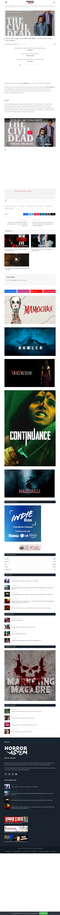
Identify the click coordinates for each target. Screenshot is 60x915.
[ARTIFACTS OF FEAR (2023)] (7, 620)
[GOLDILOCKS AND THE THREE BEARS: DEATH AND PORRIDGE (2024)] (7, 640)
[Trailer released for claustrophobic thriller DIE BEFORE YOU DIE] (16, 259)
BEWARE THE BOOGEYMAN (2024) (18, 633)
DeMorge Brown (30, 206)
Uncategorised (7, 569)
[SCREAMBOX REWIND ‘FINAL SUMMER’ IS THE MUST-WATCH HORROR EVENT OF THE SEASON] (7, 594)
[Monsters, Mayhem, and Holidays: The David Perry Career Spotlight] (7, 580)
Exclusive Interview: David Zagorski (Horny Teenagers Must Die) (24, 725)
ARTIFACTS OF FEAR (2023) (17, 620)
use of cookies (35, 913)
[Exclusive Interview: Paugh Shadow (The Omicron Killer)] (7, 718)
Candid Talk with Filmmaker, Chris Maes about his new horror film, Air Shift (26, 711)
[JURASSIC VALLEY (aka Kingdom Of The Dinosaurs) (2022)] (7, 626)
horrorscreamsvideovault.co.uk (46, 193)
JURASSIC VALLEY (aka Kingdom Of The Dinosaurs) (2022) (23, 627)
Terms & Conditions (17, 851)
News (17, 6)
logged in (15, 280)
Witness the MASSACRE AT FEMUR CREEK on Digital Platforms (42, 250)
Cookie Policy (34, 851)
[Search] (54, 2)
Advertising (8, 851)
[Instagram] (6, 201)
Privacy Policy (26, 851)
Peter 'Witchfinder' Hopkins (11, 44)
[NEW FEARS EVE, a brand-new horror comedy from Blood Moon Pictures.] (16, 240)
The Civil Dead (47, 206)
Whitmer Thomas (9, 208)
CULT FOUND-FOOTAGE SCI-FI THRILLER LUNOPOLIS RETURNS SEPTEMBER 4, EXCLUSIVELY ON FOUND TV (32, 588)
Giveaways (6, 558)
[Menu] (6, 2)
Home (7, 6)
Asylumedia (40, 848)
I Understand (43, 913)
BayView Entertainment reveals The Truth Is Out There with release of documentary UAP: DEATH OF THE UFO (43, 224)
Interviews (6, 561)
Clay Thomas (21, 206)
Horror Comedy (39, 206)
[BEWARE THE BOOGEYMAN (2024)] (7, 633)
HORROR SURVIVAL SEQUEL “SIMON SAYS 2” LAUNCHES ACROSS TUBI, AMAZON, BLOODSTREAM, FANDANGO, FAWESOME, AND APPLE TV (32, 602)
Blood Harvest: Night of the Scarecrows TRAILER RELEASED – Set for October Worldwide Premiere (31, 608)
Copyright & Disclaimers (44, 851)
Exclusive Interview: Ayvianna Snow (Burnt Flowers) (21, 731)
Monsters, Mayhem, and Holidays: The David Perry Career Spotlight (24, 581)
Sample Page (12, 6)
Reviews (6, 566)
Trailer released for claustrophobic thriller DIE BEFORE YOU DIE (17, 269)
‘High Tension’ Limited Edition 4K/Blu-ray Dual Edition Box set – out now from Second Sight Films (17, 224)
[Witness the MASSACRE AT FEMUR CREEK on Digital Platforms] (43, 240)
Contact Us (53, 851)
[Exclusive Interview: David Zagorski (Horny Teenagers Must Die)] (7, 724)
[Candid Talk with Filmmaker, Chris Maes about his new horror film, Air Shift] (7, 711)
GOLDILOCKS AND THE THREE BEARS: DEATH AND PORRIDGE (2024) (26, 640)
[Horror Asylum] (30, 2)
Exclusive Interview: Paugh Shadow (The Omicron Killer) (22, 718)
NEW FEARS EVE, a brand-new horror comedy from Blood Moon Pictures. (16, 250)
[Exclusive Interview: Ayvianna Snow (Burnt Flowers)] (7, 731)
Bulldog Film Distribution (11, 206)
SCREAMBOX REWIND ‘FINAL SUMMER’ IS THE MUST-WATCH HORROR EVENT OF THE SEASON (32, 594)
